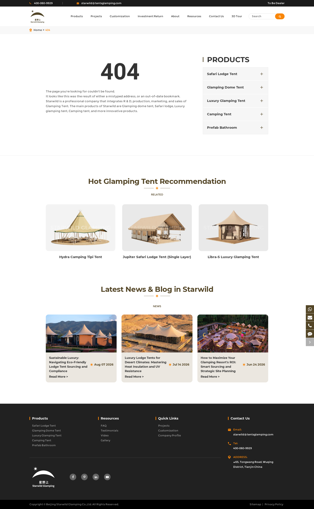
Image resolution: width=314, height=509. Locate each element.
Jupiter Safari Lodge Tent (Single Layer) (157, 257)
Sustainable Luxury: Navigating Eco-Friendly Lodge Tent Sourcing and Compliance (68, 364)
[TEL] (310, 326)
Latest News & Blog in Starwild (157, 289)
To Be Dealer (276, 3)
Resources (110, 418)
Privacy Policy (274, 504)
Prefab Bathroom (222, 128)
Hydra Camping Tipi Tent (80, 257)
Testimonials (109, 430)
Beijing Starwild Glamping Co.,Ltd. (69, 504)
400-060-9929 (43, 3)
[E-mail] (310, 317)
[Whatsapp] (310, 309)
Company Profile (169, 435)
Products (228, 59)
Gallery (105, 440)
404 (47, 30)
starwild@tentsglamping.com (101, 3)
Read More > (58, 376)
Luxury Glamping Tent (226, 101)
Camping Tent (219, 114)
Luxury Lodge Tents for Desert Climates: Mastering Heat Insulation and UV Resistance (145, 364)
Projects (163, 425)
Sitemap (255, 504)
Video (105, 435)
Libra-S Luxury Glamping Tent (233, 257)
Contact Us (240, 418)
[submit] (280, 16)
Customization (168, 430)
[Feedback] (310, 334)
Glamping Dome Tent (225, 87)
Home (38, 30)
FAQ (104, 425)
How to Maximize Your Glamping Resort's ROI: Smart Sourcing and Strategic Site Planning (218, 364)
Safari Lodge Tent (222, 74)
